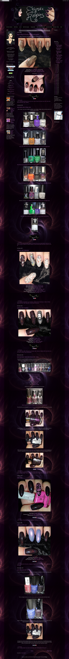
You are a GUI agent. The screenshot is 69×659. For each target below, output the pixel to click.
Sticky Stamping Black (27, 352)
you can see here (46, 36)
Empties (10, 93)
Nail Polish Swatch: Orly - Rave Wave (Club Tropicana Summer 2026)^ (10, 121)
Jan (56, 72)
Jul (56, 64)
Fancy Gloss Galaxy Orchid (38, 216)
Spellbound (25, 244)
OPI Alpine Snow (47, 200)
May (57, 67)
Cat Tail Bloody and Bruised (31, 200)
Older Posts (49, 650)
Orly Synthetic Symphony (38, 128)
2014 (56, 88)
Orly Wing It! (34, 233)
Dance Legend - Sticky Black (38, 341)
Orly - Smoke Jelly (34, 69)
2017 (56, 84)
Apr (56, 68)
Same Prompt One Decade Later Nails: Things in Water (12, 110)
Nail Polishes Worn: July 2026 (59, 62)
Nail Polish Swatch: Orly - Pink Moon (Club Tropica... (59, 46)
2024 (56, 75)
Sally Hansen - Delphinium (38, 558)
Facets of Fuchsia (32, 407)
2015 (56, 87)
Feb (57, 71)
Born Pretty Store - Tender (39, 559)
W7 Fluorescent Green (31, 164)
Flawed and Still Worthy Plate (24, 101)
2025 (56, 74)
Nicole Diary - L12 (38, 292)
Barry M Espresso (30, 128)
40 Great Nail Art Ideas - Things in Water (12, 132)
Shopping (13, 93)
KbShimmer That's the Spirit (39, 146)
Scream (19, 352)
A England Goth (47, 146)
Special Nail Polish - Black (21, 102)
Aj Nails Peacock (30, 216)
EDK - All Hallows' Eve (37, 342)
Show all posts (39, 30)
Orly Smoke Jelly (23, 216)
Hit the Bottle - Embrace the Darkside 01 (38, 291)
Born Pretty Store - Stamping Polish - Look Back (38, 514)
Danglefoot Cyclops (35, 384)
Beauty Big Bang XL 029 (37, 515)
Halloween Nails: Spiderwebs (23, 250)
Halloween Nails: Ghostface (22, 307)
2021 (56, 79)
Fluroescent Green (35, 243)
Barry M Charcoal (40, 200)
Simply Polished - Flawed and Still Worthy (37, 71)
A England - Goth (37, 338)
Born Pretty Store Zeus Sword (22, 164)
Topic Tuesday (12, 83)
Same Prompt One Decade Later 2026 (40, 101)
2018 (56, 83)
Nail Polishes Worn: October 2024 (24, 107)
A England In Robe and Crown (36, 380)
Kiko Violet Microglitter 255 (35, 378)
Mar (57, 69)
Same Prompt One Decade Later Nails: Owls (59, 58)
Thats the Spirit (36, 244)
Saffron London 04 (39, 164)
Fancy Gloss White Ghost (23, 146)
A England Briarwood (35, 381)
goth (30, 101)
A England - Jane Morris (37, 339)
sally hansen (19, 565)
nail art (32, 101)
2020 (56, 80)
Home (32, 650)
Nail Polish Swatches (11, 89)
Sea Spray (21, 244)
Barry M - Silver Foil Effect (38, 290)
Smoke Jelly (48, 101)
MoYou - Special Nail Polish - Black (38, 70)
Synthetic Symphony (30, 244)
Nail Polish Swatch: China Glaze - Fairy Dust (13, 99)
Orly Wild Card (46, 216)
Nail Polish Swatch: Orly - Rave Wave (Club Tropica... (59, 55)
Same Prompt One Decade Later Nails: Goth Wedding (28, 34)
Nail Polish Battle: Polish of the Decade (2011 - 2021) (28, 357)
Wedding (27, 102)
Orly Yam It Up (31, 146)
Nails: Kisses (19, 477)
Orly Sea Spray (45, 128)
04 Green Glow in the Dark (24, 243)
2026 (56, 42)
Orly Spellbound (23, 128)
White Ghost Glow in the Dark (44, 244)
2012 (56, 91)
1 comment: (20, 242)
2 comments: (20, 646)
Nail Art (12, 85)
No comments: (20, 100)
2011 (56, 92)
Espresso (30, 243)
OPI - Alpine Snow (37, 340)
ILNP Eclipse (35, 383)
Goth (24, 428)
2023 (56, 76)
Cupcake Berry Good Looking (36, 379)
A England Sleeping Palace (35, 376)
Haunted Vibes (42, 243)
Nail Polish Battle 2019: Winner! (23, 570)
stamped (22, 352)
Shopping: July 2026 (59, 60)
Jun (56, 65)
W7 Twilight (36, 377)
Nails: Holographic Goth (22, 524)
